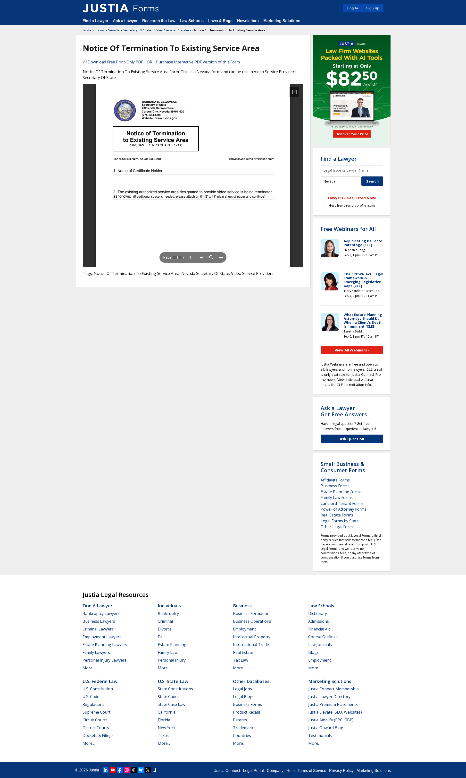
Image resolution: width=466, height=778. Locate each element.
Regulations (93, 704)
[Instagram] (127, 770)
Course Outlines (323, 636)
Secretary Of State (137, 30)
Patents (240, 720)
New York (166, 727)
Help (290, 771)
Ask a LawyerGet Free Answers (344, 411)
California (166, 712)
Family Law (167, 652)
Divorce (165, 629)
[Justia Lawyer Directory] (155, 770)
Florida (164, 720)
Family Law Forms (337, 497)
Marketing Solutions (281, 21)
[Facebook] (120, 770)
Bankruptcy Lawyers (101, 613)
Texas (163, 735)
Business (242, 606)
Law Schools (192, 21)
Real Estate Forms (337, 515)
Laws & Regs (220, 21)
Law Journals (320, 644)
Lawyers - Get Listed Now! (352, 197)
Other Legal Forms (338, 526)
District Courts (96, 727)
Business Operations (252, 621)
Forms (100, 30)
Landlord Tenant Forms (342, 503)
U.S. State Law (173, 681)
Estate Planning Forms (341, 491)
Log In (352, 8)
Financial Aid (319, 629)
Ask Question (352, 438)
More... (89, 668)
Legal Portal (253, 771)
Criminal (165, 621)
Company (275, 771)
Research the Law (158, 21)
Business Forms (335, 486)
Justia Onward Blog (325, 727)
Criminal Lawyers (98, 629)
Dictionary (317, 613)
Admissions (318, 621)
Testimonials (320, 735)
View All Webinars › (352, 350)
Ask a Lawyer (126, 21)
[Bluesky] (141, 770)
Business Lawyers (99, 621)
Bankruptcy (168, 613)
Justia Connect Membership (333, 688)
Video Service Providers (172, 30)
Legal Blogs (243, 696)
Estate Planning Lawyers (105, 644)
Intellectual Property (251, 636)
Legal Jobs (242, 688)
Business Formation (251, 613)
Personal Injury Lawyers (104, 660)
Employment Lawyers (102, 636)
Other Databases (251, 681)
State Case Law (171, 704)
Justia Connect (227, 771)
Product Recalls (247, 712)
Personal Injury (172, 660)
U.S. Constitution (98, 688)
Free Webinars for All (348, 229)
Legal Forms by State (340, 521)
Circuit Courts (95, 720)
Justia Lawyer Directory (329, 696)
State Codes (168, 696)
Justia (87, 30)
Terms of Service (312, 771)
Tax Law (240, 660)
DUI (161, 636)
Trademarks (244, 727)
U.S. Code (91, 696)
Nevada (114, 30)
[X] (148, 770)
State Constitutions (175, 688)
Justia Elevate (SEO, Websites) (335, 712)
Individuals (169, 606)
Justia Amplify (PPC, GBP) (330, 720)
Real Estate (243, 652)
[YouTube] (113, 770)
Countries (242, 735)
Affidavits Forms (335, 480)
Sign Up (372, 8)
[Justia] (106, 8)
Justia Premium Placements (333, 704)
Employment (244, 629)
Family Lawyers (96, 652)
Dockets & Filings (98, 735)
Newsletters (248, 21)
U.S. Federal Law (100, 681)
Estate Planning (172, 644)
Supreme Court (96, 712)
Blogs (313, 652)
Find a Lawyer (95, 21)
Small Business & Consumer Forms (343, 467)
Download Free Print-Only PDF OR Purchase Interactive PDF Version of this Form (163, 62)
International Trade (251, 644)
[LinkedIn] (105, 770)
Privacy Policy (341, 771)
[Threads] (134, 770)
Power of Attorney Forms (343, 509)
